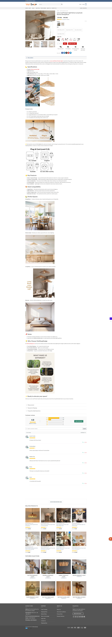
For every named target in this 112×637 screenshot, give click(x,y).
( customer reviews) (65, 19)
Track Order (43, 8)
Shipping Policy (44, 611)
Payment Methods (60, 616)
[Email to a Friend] (66, 53)
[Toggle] (26, 57)
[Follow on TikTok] (78, 617)
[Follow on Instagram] (76, 617)
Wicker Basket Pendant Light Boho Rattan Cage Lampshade (31, 549)
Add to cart (72, 43)
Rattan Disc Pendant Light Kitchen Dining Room (31, 525)
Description (30, 57)
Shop (30, 8)
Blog (33, 8)
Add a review (78, 421)
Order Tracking (44, 609)
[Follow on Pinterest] (82, 617)
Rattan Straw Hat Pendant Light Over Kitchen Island (78, 525)
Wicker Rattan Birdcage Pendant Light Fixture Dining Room (79, 549)
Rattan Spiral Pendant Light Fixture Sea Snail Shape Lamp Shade (48, 549)
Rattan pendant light (35, 69)
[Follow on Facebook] (74, 617)
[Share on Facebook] (62, 53)
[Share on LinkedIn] (71, 53)
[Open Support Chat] (110, 539)
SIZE (58, 27)
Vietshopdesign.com (31, 343)
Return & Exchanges (45, 616)
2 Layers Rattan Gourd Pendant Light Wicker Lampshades (63, 549)
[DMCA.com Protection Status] (28, 628)
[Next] (53, 25)
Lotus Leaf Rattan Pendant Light (56, 60)
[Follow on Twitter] (80, 617)
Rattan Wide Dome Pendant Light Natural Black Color (62, 525)
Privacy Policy (59, 613)
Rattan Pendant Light (64, 10)
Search (84, 428)
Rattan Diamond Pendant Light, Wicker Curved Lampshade (48, 525)
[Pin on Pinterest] (68, 53)
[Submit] (62, 4)
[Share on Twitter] (64, 53)
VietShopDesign (35, 626)
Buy (65, 43)
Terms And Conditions (61, 611)
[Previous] (27, 25)
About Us (49, 8)
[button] (83, 4)
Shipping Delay (44, 623)
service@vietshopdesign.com (34, 616)
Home (26, 8)
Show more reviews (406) (56, 501)
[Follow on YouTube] (84, 617)
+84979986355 (33, 620)
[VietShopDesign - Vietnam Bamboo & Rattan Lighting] (31, 4)
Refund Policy (44, 613)
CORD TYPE (59, 36)
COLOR (58, 21)
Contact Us (53, 8)
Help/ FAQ (38, 8)
